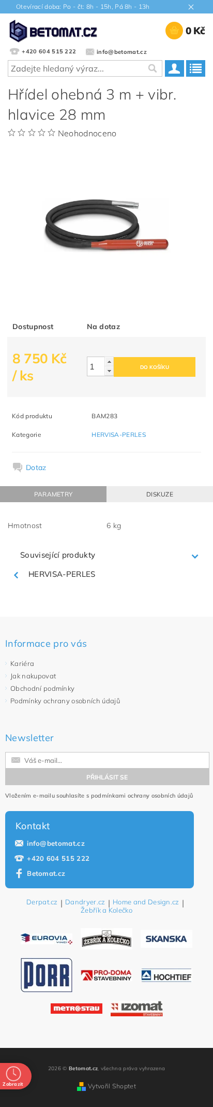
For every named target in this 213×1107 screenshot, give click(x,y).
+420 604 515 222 (58, 858)
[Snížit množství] (109, 371)
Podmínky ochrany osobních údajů (65, 701)
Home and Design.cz (146, 902)
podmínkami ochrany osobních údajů (142, 795)
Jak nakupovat (33, 676)
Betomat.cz (46, 873)
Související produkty (57, 555)
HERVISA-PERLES (118, 434)
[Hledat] (152, 68)
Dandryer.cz (85, 902)
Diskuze (159, 494)
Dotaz (36, 467)
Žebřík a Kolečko (106, 910)
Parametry (53, 494)
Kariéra (22, 663)
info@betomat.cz (56, 843)
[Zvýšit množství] (109, 361)
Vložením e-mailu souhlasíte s (99, 795)
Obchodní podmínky (42, 688)
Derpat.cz (42, 902)
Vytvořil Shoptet (112, 1086)
